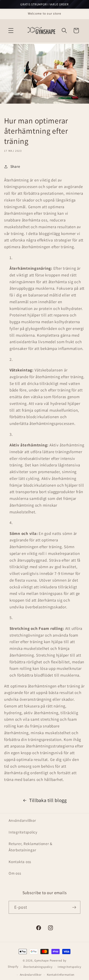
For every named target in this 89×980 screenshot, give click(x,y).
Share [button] (15, 166)
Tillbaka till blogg (48, 800)
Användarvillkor (22, 820)
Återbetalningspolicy (37, 967)
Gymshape (41, 960)
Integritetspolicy (23, 832)
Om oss (15, 873)
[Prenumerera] (74, 907)
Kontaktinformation (61, 975)
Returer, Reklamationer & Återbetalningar (30, 846)
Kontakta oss (20, 861)
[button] (11, 31)
